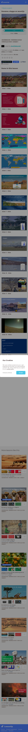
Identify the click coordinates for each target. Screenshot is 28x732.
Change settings (7, 372)
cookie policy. (10, 369)
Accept (21, 372)
